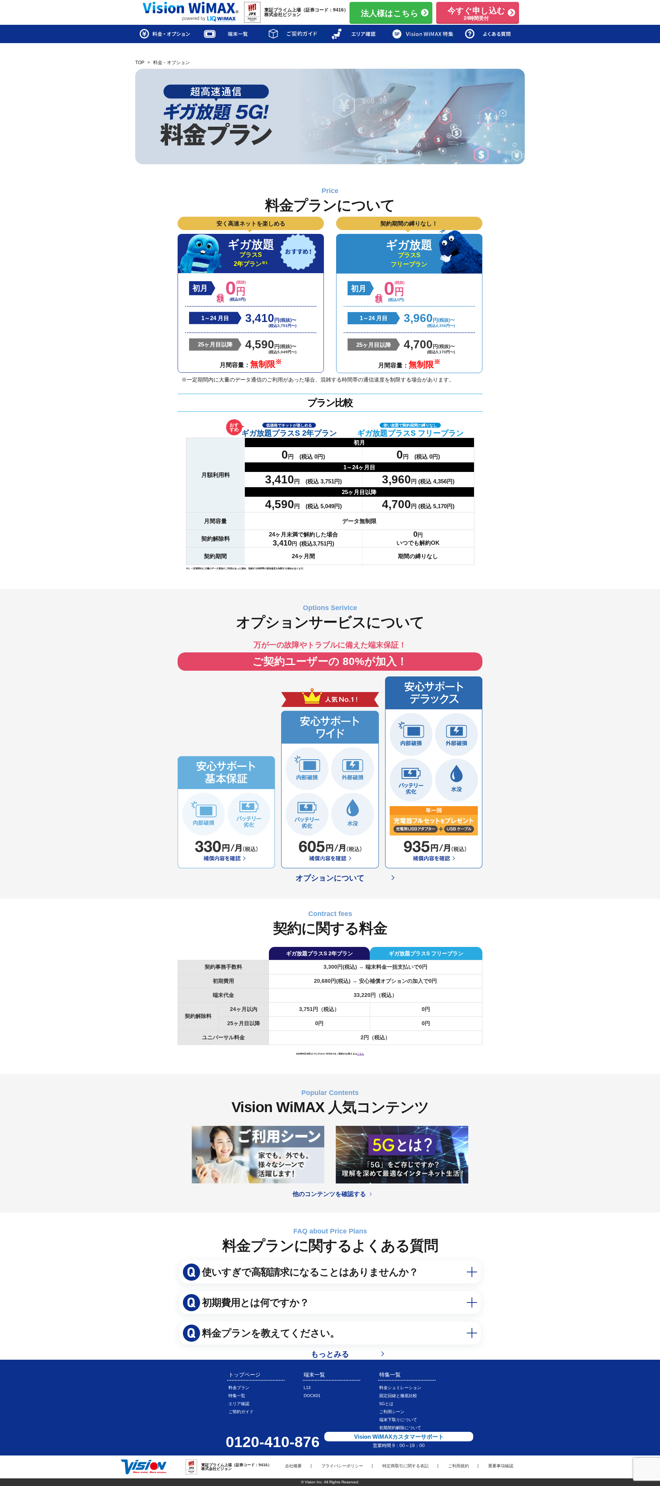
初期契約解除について (400, 1427)
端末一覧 (314, 1375)
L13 (307, 1387)
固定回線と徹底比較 (398, 1395)
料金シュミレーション (400, 1387)
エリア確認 (238, 1403)
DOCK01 (312, 1395)
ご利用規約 (458, 1465)
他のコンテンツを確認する (333, 1194)
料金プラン (238, 1387)
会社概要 (293, 1465)
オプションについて (330, 878)
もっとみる (330, 1354)
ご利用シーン (391, 1411)
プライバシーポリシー (342, 1465)
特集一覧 (236, 1395)
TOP (139, 62)
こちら (360, 1053)
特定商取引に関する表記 (405, 1465)
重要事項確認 (500, 1465)
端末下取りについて (398, 1419)
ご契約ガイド (241, 1411)
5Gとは (386, 1403)
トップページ (244, 1375)
